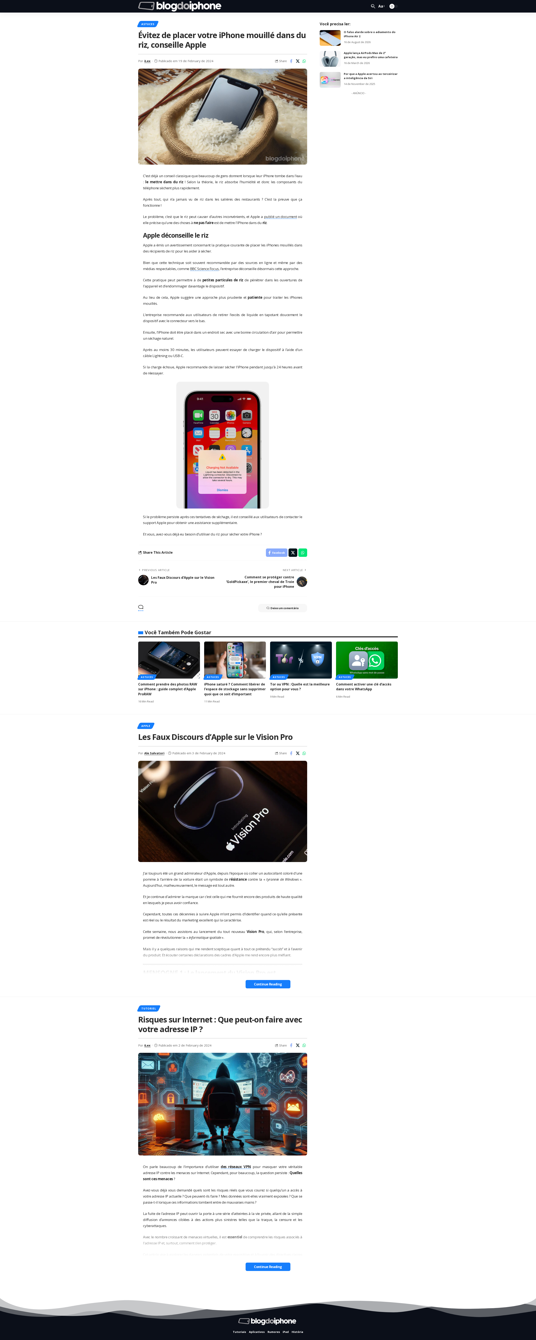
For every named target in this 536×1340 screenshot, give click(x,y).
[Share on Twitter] (298, 61)
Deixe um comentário (285, 608)
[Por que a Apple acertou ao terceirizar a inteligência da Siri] (330, 80)
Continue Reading (268, 984)
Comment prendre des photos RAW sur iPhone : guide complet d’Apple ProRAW (167, 689)
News (145, 1291)
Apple (145, 726)
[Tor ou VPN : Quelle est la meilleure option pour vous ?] (301, 660)
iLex (147, 61)
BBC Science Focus (204, 268)
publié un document (280, 216)
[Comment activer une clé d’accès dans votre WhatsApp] (367, 660)
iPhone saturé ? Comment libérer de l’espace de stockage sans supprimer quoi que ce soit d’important (235, 689)
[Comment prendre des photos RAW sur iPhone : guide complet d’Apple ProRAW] (169, 660)
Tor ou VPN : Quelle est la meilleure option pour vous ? (300, 686)
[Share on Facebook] (291, 61)
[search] (373, 6)
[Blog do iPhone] (181, 6)
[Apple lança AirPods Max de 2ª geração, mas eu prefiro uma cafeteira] (330, 59)
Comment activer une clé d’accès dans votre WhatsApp (363, 686)
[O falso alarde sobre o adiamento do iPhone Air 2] (330, 38)
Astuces (147, 24)
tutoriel (148, 1008)
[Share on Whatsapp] (304, 61)
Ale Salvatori (154, 753)
